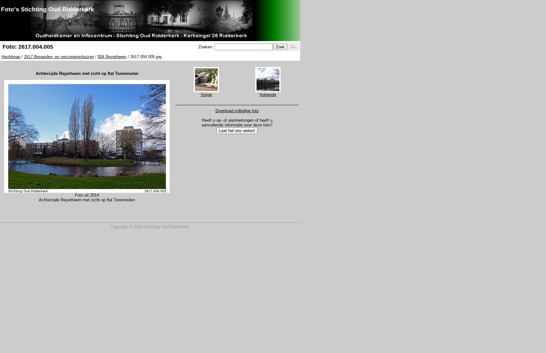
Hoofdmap (11, 56)
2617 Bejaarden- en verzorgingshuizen (59, 56)
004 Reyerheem (112, 56)
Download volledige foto (237, 110)
